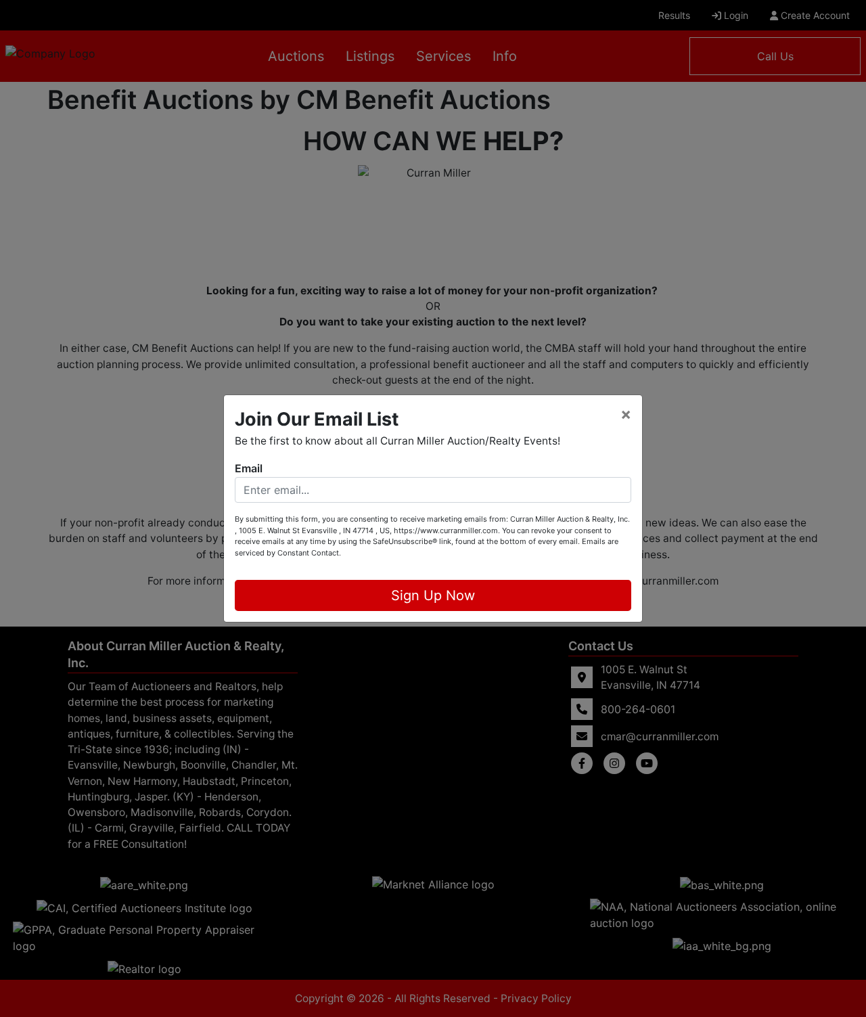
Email (249, 468)
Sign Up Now (433, 595)
